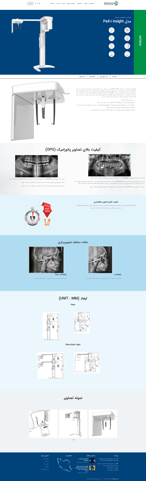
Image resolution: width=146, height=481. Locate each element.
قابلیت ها (114, 76)
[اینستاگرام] (37, 3)
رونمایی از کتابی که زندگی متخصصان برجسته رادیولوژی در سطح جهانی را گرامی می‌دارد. (81, 468)
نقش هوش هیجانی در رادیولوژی (83, 459)
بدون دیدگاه (79, 462)
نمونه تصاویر (82, 76)
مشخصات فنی (92, 76)
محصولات (46, 466)
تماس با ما (46, 464)
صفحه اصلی (46, 459)
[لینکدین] (35, 3)
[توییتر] (39, 3)
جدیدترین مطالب (45, 469)
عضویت (30, 3)
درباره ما (47, 461)
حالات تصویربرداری (104, 76)
